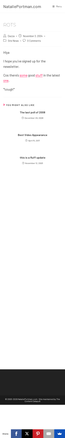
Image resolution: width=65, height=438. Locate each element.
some (23, 75)
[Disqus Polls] (32, 216)
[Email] (48, 433)
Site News (13, 40)
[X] (27, 433)
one (5, 80)
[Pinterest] (38, 433)
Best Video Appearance (32, 134)
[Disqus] (32, 303)
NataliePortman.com (22, 6)
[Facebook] (16, 433)
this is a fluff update (32, 157)
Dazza (11, 36)
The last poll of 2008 (32, 112)
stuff (39, 75)
